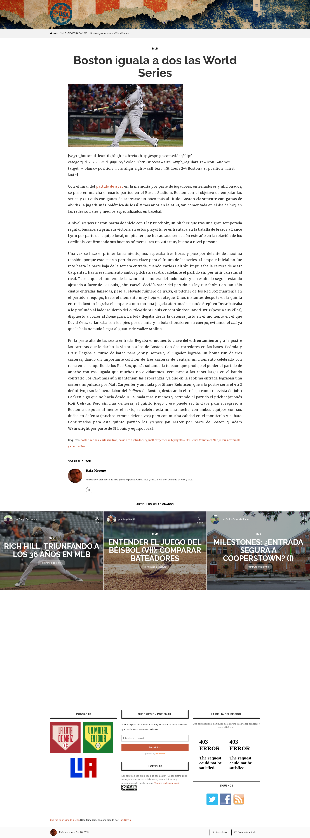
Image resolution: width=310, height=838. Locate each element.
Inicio (55, 33)
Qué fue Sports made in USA (65, 820)
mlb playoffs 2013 (179, 440)
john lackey (140, 440)
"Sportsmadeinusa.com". (167, 783)
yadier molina (76, 446)
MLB (64, 33)
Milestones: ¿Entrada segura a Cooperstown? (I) (258, 550)
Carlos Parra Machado (237, 519)
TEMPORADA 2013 (77, 33)
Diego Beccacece (28, 519)
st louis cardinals (229, 440)
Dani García (125, 820)
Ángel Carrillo (129, 519)
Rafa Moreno (66, 832)
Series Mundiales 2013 (204, 440)
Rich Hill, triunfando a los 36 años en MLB (51, 550)
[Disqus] (155, 643)
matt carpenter (157, 440)
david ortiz (125, 440)
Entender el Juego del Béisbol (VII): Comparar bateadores (155, 550)
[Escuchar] (65, 737)
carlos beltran (109, 440)
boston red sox (90, 440)
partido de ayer (109, 186)
